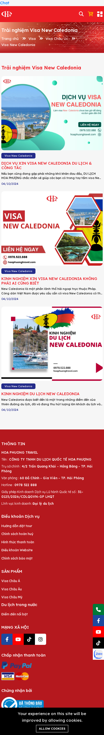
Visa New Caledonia (18, 45)
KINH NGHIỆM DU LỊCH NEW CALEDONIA (40, 393)
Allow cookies (52, 728)
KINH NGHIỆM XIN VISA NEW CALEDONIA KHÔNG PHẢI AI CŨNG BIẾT (49, 281)
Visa (32, 38)
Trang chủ (10, 38)
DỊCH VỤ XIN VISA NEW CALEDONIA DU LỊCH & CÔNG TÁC (46, 165)
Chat (4, 2)
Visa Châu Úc (57, 38)
